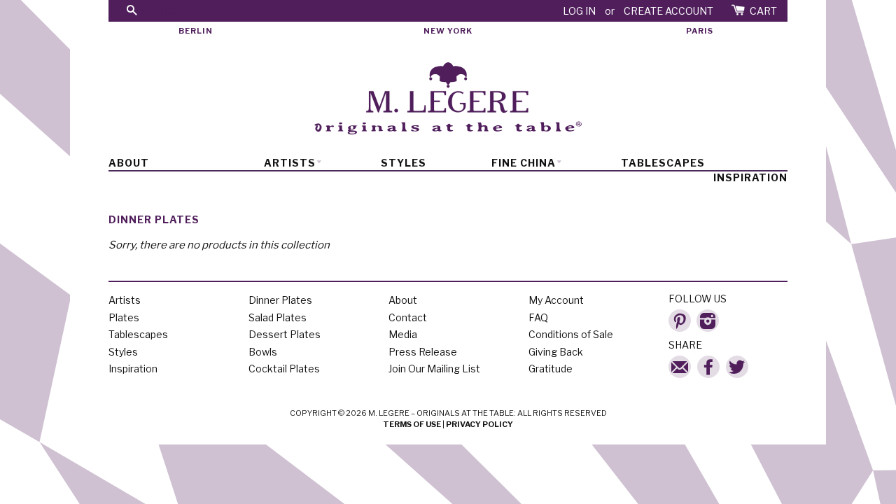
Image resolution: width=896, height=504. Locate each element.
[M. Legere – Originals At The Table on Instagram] (707, 317)
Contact (407, 317)
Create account (668, 11)
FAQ (538, 317)
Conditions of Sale (570, 334)
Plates (123, 317)
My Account (556, 300)
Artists (290, 163)
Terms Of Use (412, 424)
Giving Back (555, 352)
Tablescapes (663, 163)
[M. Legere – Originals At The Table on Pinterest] (679, 317)
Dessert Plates (284, 334)
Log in (579, 11)
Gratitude (550, 368)
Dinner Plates (280, 300)
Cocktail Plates (284, 368)
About (128, 163)
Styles (403, 163)
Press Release (422, 352)
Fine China (523, 163)
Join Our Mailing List (434, 368)
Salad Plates (277, 317)
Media (402, 334)
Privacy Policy (479, 424)
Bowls (262, 352)
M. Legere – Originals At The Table (441, 413)
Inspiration (750, 177)
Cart (763, 11)
